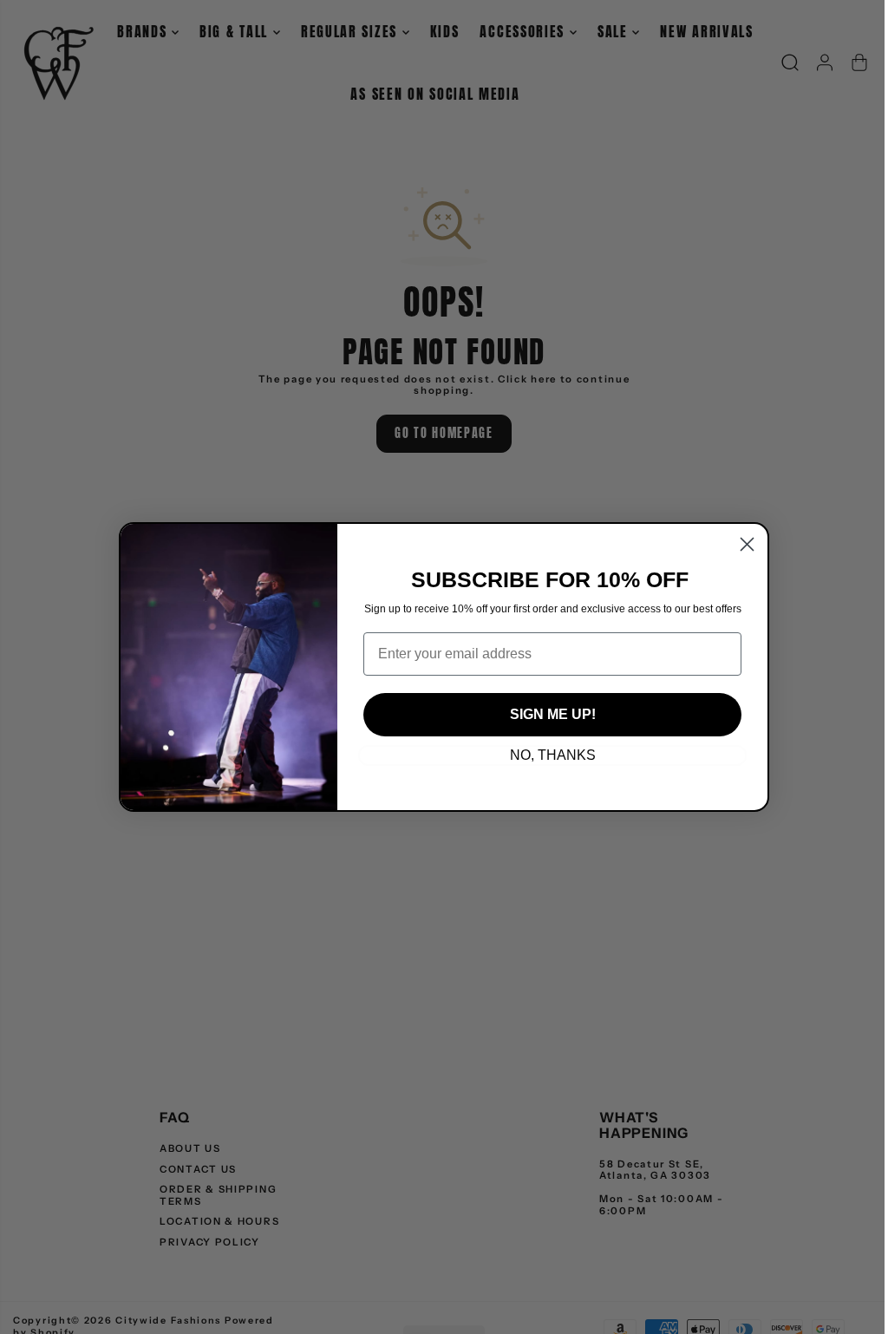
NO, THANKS (553, 755)
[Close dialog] (747, 544)
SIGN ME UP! (553, 714)
